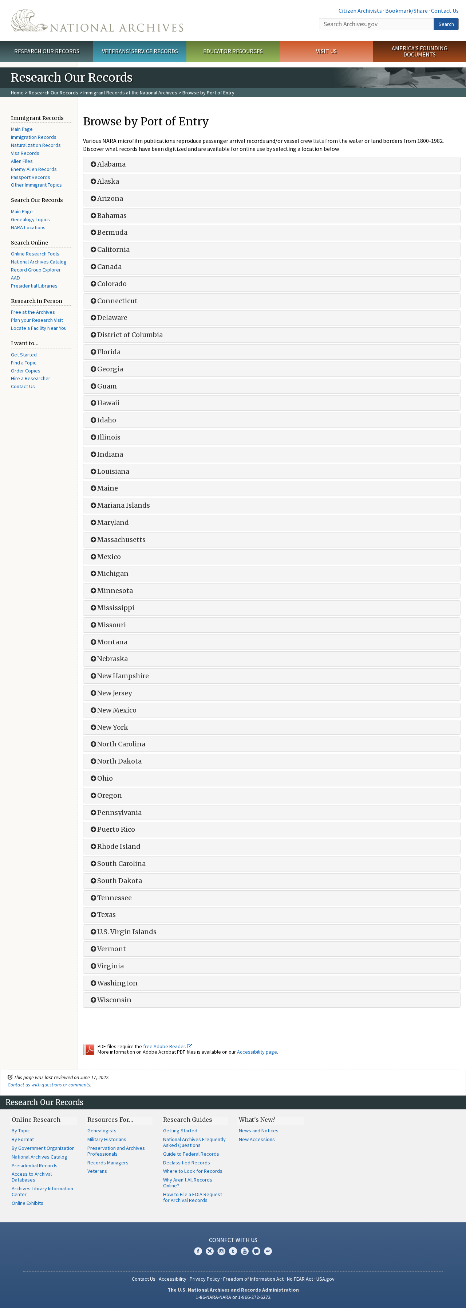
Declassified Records (186, 1162)
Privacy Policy (205, 1279)
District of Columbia (130, 335)
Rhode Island (119, 846)
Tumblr (233, 1251)
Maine (107, 488)
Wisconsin (114, 1000)
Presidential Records (35, 1165)
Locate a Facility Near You (39, 328)
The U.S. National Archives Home (97, 20)
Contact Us (445, 10)
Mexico (109, 557)
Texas (106, 914)
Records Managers (108, 1162)
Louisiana (113, 471)
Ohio (105, 778)
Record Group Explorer (36, 269)
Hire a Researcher (30, 378)
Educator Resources (233, 51)
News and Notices (259, 1130)
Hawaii (108, 403)
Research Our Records (46, 51)
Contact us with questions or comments (49, 1084)
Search (446, 24)
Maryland (113, 522)
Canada (109, 266)
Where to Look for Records (192, 1171)
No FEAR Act (300, 1279)
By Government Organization (43, 1148)
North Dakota (119, 761)
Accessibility (172, 1279)
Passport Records (30, 177)
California (113, 249)
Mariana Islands (123, 505)
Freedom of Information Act (253, 1279)
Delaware (112, 317)
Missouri (111, 625)
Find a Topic (23, 362)
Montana (112, 642)
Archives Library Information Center (42, 1191)
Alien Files (22, 161)
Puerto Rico (116, 829)
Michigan (113, 573)
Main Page (22, 129)
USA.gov (325, 1279)
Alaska (108, 181)
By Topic (21, 1130)
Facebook (198, 1251)
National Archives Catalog (39, 261)
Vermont (111, 949)
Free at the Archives (33, 312)
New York (112, 727)
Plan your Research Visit (37, 320)
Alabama (111, 164)
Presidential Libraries (34, 285)
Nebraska (112, 659)
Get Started (24, 354)
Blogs (256, 1251)
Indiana (110, 454)
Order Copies (25, 370)
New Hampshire (123, 676)
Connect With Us (233, 1239)
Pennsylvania (119, 812)
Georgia (110, 369)
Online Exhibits (27, 1203)
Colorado (112, 284)
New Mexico (117, 710)
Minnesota (115, 590)
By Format (23, 1139)
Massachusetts (121, 539)
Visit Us (326, 51)
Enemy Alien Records (34, 169)
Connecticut (117, 301)
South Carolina (121, 863)
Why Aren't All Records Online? (187, 1182)
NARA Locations (28, 227)
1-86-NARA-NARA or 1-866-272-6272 (233, 1297)
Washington (117, 983)
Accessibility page (257, 1052)
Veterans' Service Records (140, 51)
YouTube (244, 1251)
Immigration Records (33, 137)
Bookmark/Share (406, 10)
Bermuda (112, 232)
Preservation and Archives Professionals (116, 1151)
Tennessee (114, 898)
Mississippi (115, 608)
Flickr (268, 1251)
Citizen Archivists (360, 10)
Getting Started (180, 1130)
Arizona (110, 198)
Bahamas (112, 215)
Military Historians (106, 1139)
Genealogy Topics (30, 219)
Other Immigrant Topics (36, 184)
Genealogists (101, 1130)
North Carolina (121, 744)
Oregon (109, 795)
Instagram (221, 1251)
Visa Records (25, 153)
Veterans (97, 1171)
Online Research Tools (35, 253)
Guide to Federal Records (191, 1154)
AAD (15, 277)
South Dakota (119, 881)
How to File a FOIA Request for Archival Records (192, 1197)
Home (17, 92)
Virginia (110, 966)
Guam (107, 386)
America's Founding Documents (419, 51)
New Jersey (114, 693)
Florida (109, 352)
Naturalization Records (36, 145)
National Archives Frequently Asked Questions (194, 1142)
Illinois (109, 437)
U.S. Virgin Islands (127, 932)
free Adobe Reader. (165, 1046)
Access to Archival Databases (32, 1177)
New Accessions (257, 1139)
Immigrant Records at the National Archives (130, 92)
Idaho (106, 420)
